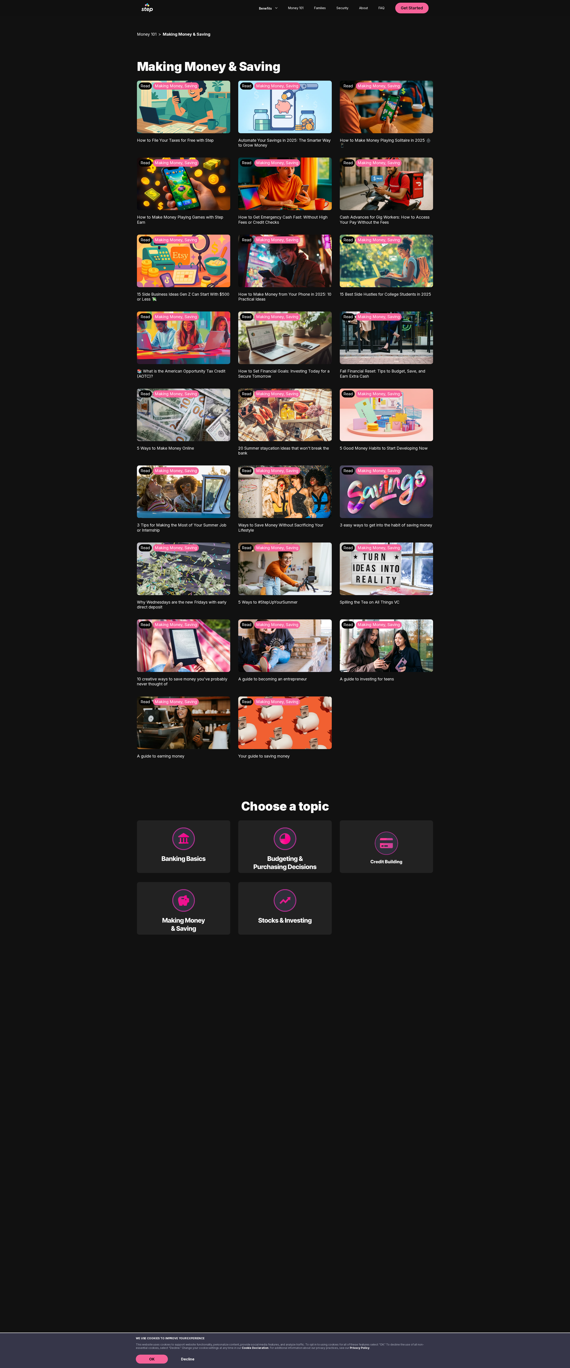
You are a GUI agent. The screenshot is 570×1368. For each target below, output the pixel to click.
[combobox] (267, 8)
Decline (187, 1359)
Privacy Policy (359, 1348)
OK (152, 1359)
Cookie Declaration (255, 1348)
